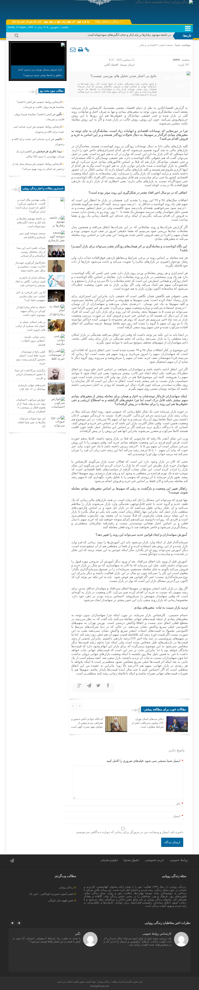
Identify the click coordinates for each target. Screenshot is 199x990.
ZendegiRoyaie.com (99, 986)
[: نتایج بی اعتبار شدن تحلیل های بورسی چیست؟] (73, 49)
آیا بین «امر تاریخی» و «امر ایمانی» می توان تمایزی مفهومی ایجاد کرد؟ (30, 296)
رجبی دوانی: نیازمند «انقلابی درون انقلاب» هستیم (33, 340)
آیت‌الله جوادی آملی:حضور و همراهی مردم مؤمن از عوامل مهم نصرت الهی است (87, 722)
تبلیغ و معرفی (109, 860)
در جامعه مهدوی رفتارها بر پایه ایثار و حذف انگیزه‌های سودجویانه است (31, 222)
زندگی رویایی (66, 887)
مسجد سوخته (163, 34)
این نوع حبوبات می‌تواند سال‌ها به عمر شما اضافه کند (31, 422)
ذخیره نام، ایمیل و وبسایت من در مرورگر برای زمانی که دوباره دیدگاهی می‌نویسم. (129, 832)
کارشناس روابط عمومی (49, 101)
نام (178, 803)
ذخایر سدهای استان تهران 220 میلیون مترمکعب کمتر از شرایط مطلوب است (148, 722)
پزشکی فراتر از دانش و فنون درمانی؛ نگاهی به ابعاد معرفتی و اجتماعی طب (30, 281)
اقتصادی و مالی (147, 44)
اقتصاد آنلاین (111, 64)
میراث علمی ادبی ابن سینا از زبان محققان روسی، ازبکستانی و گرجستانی (31, 251)
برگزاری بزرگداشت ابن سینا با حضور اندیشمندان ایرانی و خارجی (30, 374)
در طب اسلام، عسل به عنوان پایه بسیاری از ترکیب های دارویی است (30, 325)
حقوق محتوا (131, 860)
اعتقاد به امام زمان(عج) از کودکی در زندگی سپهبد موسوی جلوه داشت (31, 311)
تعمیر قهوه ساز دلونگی (60, 900)
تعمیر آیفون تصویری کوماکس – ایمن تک (51, 893)
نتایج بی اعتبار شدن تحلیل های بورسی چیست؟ (124, 76)
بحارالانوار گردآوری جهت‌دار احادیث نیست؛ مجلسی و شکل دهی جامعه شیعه (30, 266)
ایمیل (176, 816)
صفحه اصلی (165, 44)
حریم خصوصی (154, 860)
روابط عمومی (179, 860)
